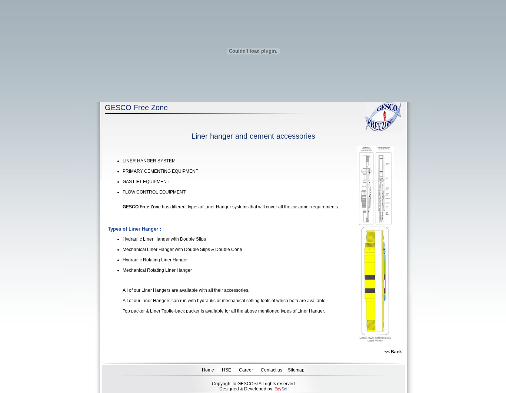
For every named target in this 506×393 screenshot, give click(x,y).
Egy (278, 389)
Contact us (271, 370)
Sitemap (296, 370)
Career (246, 370)
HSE (226, 370)
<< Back (393, 351)
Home (208, 370)
